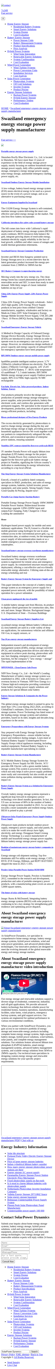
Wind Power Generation (19, 65)
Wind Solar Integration (24, 54)
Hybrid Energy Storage (24, 97)
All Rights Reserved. (24, 1357)
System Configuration (24, 59)
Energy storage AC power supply (23, 1172)
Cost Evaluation (21, 35)
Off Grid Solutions (22, 84)
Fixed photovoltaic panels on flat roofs (25, 1180)
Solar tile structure (16, 1153)
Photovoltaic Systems (23, 81)
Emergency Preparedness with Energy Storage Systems (25, 726)
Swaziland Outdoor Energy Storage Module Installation (25, 182)
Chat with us (27, 1140)
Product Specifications (24, 45)
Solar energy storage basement (22, 1197)
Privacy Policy (8, 1354)
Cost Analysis (20, 76)
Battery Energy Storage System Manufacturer (21, 755)
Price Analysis (20, 48)
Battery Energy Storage (18, 37)
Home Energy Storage (18, 24)
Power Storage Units (23, 40)
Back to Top (37, 1354)
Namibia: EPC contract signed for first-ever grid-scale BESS (27, 445)
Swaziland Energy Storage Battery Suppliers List (22, 619)
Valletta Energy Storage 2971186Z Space (27, 1194)
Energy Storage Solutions (19, 92)
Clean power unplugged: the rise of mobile (19, 599)
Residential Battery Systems (26, 26)
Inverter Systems (21, 86)
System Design (20, 32)
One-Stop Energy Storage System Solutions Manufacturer (26, 474)
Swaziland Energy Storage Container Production (22, 251)
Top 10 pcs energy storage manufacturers (19, 639)
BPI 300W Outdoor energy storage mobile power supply (25, 355)
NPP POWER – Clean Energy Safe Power (19, 667)
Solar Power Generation (19, 78)
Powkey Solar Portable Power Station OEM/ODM (22, 870)
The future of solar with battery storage (18, 892)
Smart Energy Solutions (24, 29)
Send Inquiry (13, 1362)
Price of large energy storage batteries (25, 1161)
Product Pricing (20, 89)
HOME (5, 108)
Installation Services (23, 73)
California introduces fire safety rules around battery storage (27, 222)
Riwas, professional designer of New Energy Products (24, 417)
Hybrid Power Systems (18, 51)
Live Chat (12, 1365)
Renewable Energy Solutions (27, 56)
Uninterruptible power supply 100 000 (25, 1210)
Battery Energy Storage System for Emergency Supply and (26, 579)
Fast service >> (8, 140)
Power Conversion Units (25, 70)
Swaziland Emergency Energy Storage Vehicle (21, 327)
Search (34, 1351)
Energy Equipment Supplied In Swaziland (19, 202)
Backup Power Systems (24, 95)
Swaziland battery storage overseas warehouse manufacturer (27, 550)
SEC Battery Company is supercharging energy (21, 271)
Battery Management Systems (27, 43)
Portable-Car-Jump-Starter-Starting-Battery (20, 497)
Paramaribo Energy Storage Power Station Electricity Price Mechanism (27, 1176)
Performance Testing (23, 100)
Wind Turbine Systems (24, 67)
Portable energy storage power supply (17, 151)
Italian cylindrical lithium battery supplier (27, 1164)
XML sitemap (22, 1354)
